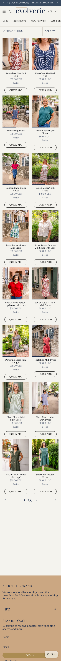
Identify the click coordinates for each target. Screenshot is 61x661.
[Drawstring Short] (16, 111)
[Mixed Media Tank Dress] (45, 169)
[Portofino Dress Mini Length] (16, 341)
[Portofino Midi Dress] (45, 341)
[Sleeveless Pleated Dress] (45, 455)
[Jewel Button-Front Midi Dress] (16, 226)
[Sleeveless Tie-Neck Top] (16, 54)
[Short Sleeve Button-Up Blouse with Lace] (45, 226)
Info (6, 609)
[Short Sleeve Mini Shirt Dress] (16, 398)
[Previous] (4, 2)
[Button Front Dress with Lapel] (16, 455)
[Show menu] (4, 11)
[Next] (57, 2)
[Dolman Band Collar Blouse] (45, 111)
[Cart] (56, 11)
